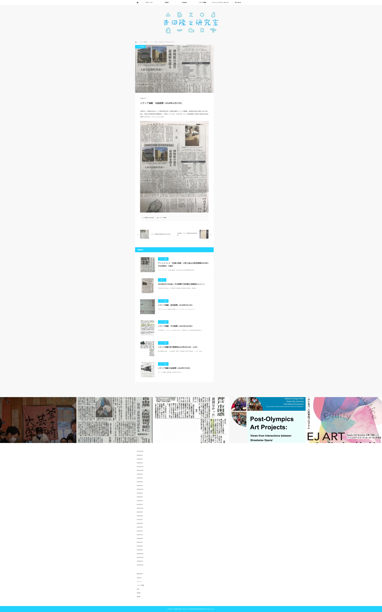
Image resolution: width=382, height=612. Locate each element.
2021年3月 (140, 527)
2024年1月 (140, 485)
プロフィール (149, 2)
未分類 (138, 593)
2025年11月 (140, 466)
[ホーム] (137, 2)
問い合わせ (238, 2)
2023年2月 (140, 504)
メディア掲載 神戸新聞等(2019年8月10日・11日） (178, 347)
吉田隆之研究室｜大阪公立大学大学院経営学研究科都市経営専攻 (189, 609)
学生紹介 (184, 2)
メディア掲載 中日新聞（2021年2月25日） (176, 326)
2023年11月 (140, 489)
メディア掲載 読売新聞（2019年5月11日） (176, 305)
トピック (139, 581)
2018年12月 (140, 553)
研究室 (167, 2)
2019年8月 (140, 546)
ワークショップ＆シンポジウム (220, 2)
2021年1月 (140, 534)
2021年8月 (140, 516)
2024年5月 (140, 481)
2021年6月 (140, 523)
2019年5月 (140, 550)
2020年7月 (140, 542)
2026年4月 (140, 455)
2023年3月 (140, 500)
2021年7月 (140, 519)
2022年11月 (140, 508)
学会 (138, 589)
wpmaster (151, 217)
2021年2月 (140, 531)
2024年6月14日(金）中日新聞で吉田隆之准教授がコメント (181, 284)
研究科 (138, 596)
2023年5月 (140, 497)
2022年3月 (140, 512)
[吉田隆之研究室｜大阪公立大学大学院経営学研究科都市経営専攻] (191, 36)
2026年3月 (140, 459)
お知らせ (162, 280)
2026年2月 (140, 463)
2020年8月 (140, 538)
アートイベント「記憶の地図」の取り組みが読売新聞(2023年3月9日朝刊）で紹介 (183, 264)
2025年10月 (140, 470)
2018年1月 (140, 561)
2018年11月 (140, 557)
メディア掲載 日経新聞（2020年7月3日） (174, 368)
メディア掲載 (202, 2)
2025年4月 (140, 474)
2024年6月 (140, 478)
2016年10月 (140, 565)
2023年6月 (140, 493)
